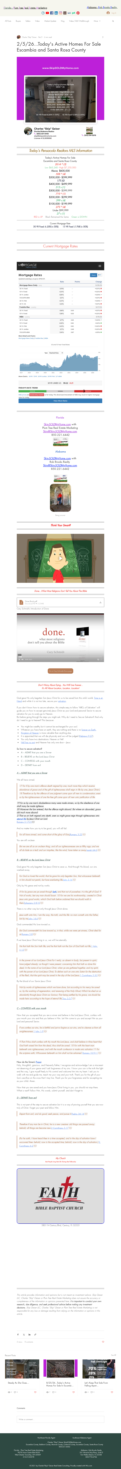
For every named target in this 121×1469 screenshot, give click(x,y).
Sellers (28, 21)
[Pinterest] (78, 12)
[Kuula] (43, 12)
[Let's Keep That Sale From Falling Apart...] (99, 1368)
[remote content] (60, 332)
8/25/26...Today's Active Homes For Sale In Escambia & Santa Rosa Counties (59, 1384)
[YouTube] (47, 12)
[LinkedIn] (56, 12)
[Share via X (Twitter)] (24, 1334)
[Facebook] (51, 12)
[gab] (73, 12)
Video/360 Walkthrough (79, 21)
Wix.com (88, 1466)
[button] (113, 21)
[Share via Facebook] (18, 1334)
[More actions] (102, 37)
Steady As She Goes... (18, 1382)
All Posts (8, 21)
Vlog (62, 21)
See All (113, 1355)
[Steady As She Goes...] (22, 1368)
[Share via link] (35, 1334)
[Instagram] (60, 12)
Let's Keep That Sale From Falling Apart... (96, 1384)
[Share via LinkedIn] (29, 1334)
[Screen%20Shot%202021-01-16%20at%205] (69, 12)
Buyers (18, 21)
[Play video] (60, 558)
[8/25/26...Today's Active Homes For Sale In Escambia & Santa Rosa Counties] (60, 1368)
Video (37, 21)
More (96, 21)
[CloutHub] (64, 12)
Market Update (50, 21)
